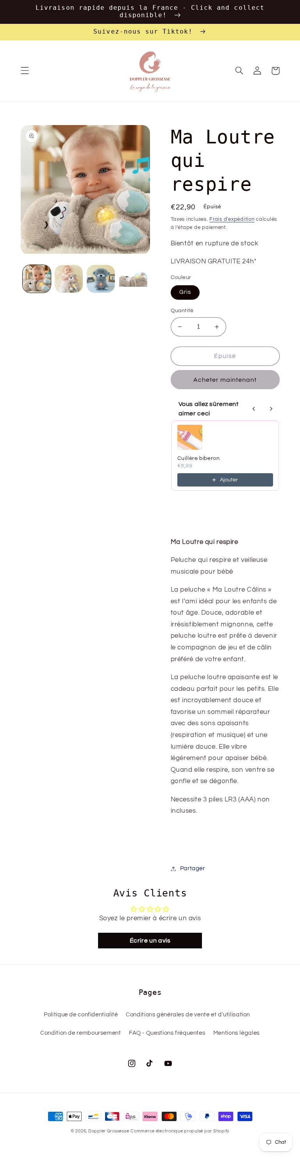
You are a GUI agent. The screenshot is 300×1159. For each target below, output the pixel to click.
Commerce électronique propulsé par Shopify (179, 1131)
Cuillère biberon (198, 458)
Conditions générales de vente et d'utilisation (188, 1015)
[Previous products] (253, 408)
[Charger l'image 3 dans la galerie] (101, 279)
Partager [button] (192, 868)
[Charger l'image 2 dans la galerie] (69, 279)
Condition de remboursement (80, 1033)
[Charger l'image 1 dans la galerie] (37, 279)
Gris (185, 292)
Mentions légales (236, 1033)
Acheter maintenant (225, 380)
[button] (25, 71)
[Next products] (271, 408)
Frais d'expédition (231, 219)
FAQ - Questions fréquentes (167, 1033)
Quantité (182, 310)
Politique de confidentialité (81, 1015)
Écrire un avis (150, 940)
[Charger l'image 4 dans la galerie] (133, 279)
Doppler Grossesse (108, 1131)
